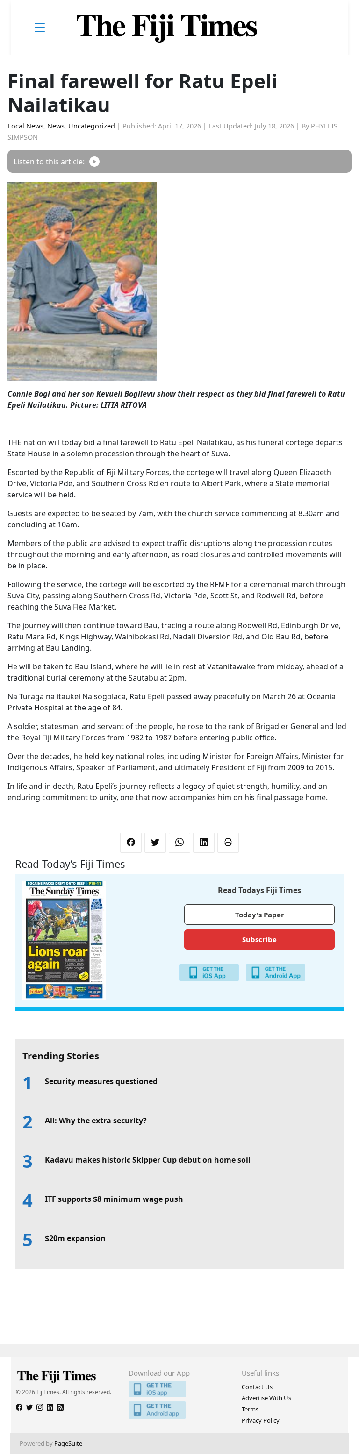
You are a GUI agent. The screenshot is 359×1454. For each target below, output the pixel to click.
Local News (25, 125)
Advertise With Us (266, 1398)
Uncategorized (91, 125)
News (56, 125)
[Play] (94, 161)
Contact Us (257, 1387)
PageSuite (68, 1443)
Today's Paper (259, 914)
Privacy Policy (261, 1420)
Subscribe (259, 939)
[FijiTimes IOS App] (179, 1389)
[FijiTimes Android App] (179, 1410)
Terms (250, 1409)
